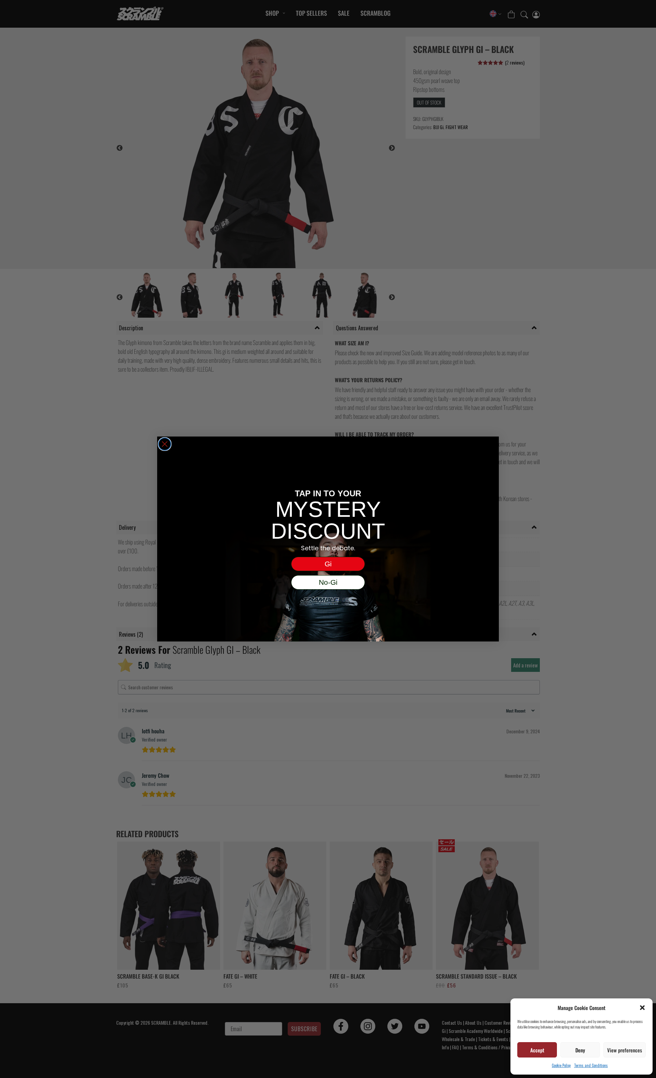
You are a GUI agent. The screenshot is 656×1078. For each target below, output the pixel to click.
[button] (642, 1007)
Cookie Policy (561, 1065)
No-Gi (328, 582)
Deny (580, 1050)
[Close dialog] (165, 444)
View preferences (624, 1050)
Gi (328, 564)
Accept (537, 1050)
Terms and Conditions (591, 1065)
